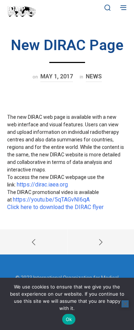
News (94, 76)
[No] (125, 303)
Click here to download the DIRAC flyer (55, 207)
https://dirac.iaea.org (43, 184)
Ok (69, 319)
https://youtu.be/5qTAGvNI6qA (51, 199)
